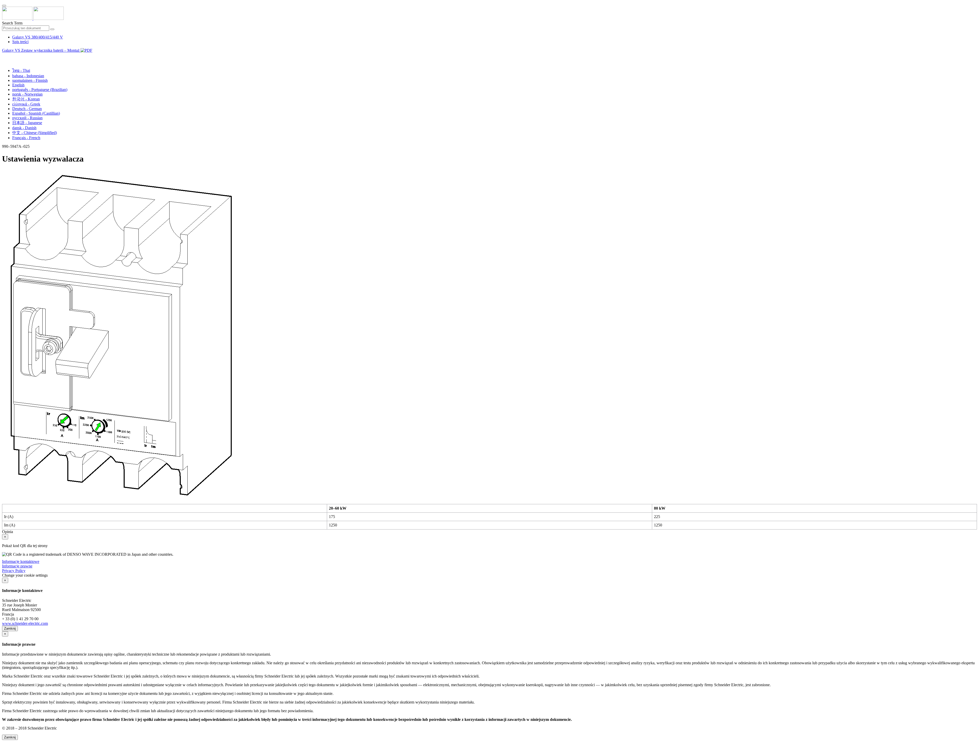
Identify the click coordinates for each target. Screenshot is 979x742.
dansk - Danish (24, 128)
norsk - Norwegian (27, 94)
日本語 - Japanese (27, 123)
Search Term (12, 23)
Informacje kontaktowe (20, 561)
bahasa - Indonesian (28, 76)
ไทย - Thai (21, 70)
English (18, 85)
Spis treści (20, 41)
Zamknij (10, 628)
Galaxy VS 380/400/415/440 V (37, 37)
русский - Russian (27, 118)
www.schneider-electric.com (25, 623)
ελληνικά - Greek (26, 104)
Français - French (26, 138)
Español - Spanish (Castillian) (36, 113)
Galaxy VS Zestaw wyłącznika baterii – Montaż (41, 50)
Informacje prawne (17, 566)
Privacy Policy (13, 570)
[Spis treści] (4, 56)
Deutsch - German (27, 109)
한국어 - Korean (26, 99)
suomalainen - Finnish (30, 80)
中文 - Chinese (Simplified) (34, 132)
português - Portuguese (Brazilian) (39, 89)
